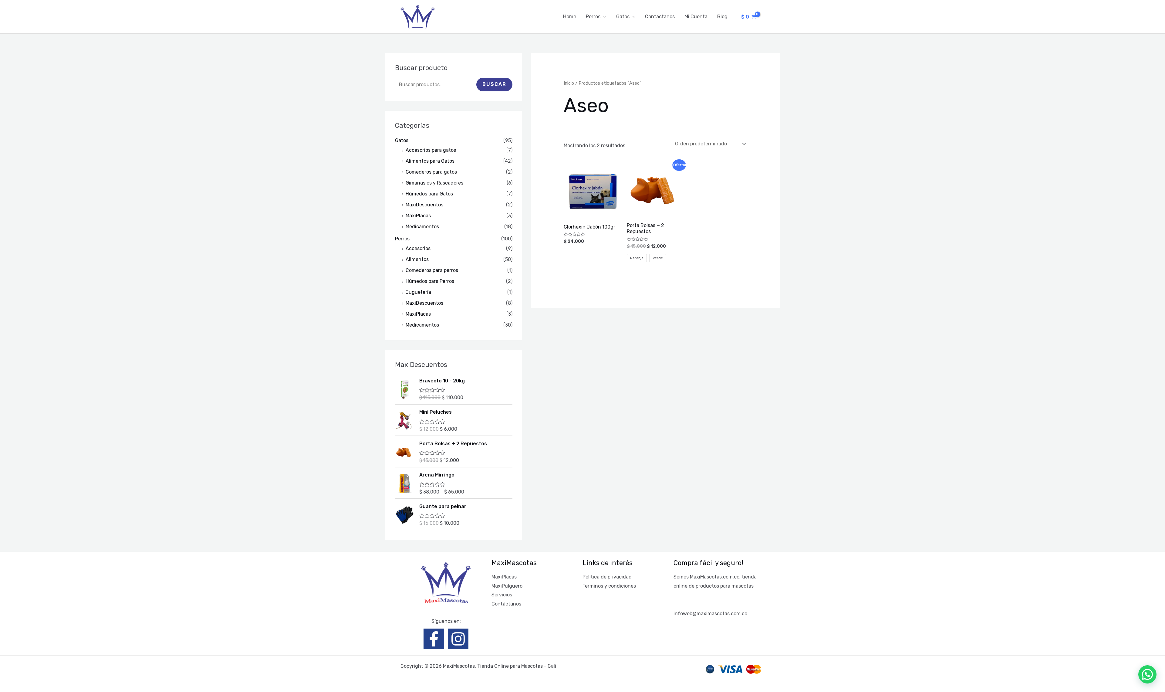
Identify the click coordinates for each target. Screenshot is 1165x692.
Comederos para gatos (431, 172)
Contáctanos (660, 16)
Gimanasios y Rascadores (434, 183)
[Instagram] (458, 639)
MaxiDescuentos (424, 205)
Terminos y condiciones (609, 586)
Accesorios (418, 248)
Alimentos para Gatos (430, 161)
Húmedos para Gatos (429, 194)
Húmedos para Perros (430, 281)
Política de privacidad (607, 577)
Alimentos (417, 259)
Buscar (494, 84)
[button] (1147, 674)
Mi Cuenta (695, 16)
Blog (722, 16)
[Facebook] (434, 639)
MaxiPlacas (418, 216)
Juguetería (418, 292)
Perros (593, 16)
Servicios (501, 595)
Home (569, 16)
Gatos (623, 16)
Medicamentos (422, 226)
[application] (603, 16)
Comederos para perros (432, 270)
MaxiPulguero (506, 586)
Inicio (569, 83)
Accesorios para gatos (431, 150)
